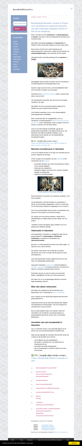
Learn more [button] (29, 443)
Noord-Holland (17, 59)
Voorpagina (33, 16)
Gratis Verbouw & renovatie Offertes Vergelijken (50, 440)
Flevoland (15, 44)
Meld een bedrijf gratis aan (61, 432)
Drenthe (15, 41)
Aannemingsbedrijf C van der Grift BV (46, 367)
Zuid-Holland (16, 69)
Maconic (38, 396)
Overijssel (15, 61)
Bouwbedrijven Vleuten (47, 425)
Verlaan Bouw (39, 413)
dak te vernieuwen (58, 292)
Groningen (16, 51)
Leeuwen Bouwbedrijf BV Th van (45, 392)
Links (68, 440)
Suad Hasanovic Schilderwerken (45, 404)
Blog (21, 440)
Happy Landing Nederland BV (44, 384)
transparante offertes (48, 94)
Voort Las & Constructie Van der (44, 415)
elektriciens (49, 265)
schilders (34, 267)
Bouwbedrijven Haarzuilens (48, 428)
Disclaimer (30, 440)
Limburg (15, 54)
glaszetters (41, 267)
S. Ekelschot (39, 402)
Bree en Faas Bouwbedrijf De (44, 374)
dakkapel (60, 159)
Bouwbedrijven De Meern (48, 426)
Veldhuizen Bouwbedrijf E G (43, 410)
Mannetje (38, 398)
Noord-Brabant (17, 56)
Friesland (15, 46)
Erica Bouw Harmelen (42, 380)
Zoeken (17, 28)
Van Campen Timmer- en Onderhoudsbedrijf (48, 408)
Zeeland (15, 66)
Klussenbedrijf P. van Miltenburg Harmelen (47, 388)
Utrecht (15, 64)
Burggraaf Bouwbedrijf (42, 376)
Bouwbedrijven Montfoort (48, 429)
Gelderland (16, 49)
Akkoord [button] (74, 443)
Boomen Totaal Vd (41, 371)
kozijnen (46, 161)
